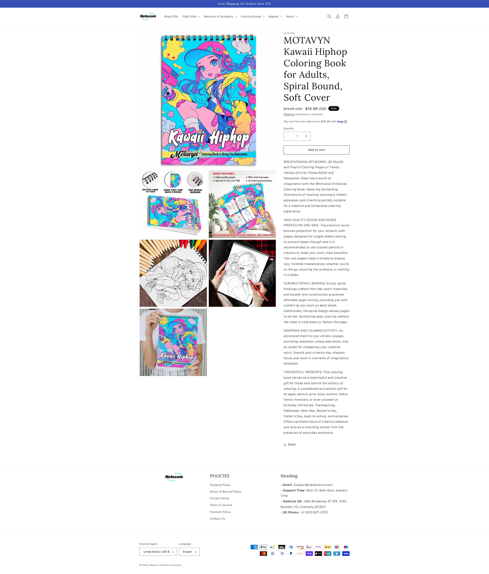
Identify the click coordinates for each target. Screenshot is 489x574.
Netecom (154, 565)
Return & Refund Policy (225, 491)
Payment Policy (220, 512)
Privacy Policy (219, 498)
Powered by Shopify (170, 565)
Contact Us (217, 518)
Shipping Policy (220, 485)
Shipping (289, 114)
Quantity (289, 128)
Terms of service (221, 505)
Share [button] (292, 444)
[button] (191, 16)
